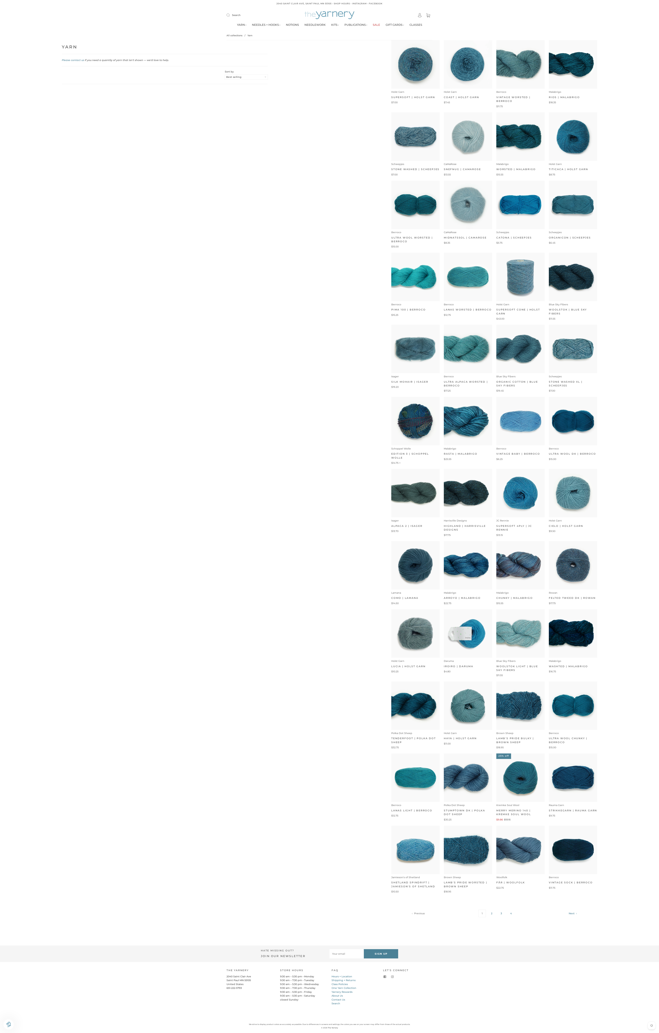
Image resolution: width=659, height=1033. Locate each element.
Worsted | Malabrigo (516, 169)
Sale (376, 24)
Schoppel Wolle (401, 448)
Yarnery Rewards (342, 991)
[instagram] (392, 976)
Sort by (229, 71)
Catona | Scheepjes (514, 237)
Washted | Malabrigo (568, 666)
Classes (415, 24)
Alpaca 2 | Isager (407, 525)
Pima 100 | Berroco (408, 309)
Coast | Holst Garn (461, 97)
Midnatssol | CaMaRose (465, 237)
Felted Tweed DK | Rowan (572, 597)
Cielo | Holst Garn (566, 525)
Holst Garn (397, 91)
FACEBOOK (376, 3)
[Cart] (428, 15)
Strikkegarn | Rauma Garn (573, 810)
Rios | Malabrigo (564, 97)
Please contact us (73, 60)
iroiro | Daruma (458, 666)
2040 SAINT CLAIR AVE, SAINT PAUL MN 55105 (304, 3)
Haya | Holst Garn (460, 738)
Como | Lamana (404, 597)
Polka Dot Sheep (401, 733)
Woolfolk (501, 877)
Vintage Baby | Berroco (518, 453)
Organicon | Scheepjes (570, 237)
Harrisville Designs (455, 520)
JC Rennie (502, 520)
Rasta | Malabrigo (460, 453)
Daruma (449, 661)
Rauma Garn (556, 805)
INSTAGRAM (359, 3)
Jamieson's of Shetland (405, 877)
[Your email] (347, 953)
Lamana (396, 592)
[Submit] (230, 15)
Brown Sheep (504, 733)
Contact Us (338, 999)
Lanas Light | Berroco (411, 810)
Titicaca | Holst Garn (568, 169)
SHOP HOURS (342, 3)
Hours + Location (342, 976)
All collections (234, 35)
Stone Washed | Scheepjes (415, 169)
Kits (334, 24)
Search (236, 15)
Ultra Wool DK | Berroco (572, 453)
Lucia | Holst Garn (408, 666)
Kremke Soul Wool (507, 805)
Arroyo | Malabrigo (462, 597)
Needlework (315, 24)
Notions (292, 24)
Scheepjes (397, 164)
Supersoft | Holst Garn (413, 97)
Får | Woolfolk (510, 882)
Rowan (553, 592)
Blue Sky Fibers (558, 304)
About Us (337, 995)
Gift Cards (394, 24)
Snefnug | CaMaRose (462, 169)
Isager (395, 376)
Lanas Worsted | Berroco (468, 309)
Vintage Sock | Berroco (571, 882)
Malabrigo (555, 91)
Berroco (501, 91)
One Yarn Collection (344, 988)
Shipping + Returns (344, 980)
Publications (355, 24)
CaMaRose (450, 164)
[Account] (420, 15)
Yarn (241, 24)
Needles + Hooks (265, 24)
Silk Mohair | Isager (409, 381)
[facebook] (385, 976)
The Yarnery (333, 1028)
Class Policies (340, 984)
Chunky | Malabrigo (514, 597)
